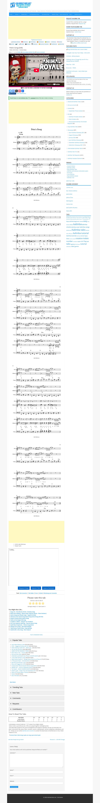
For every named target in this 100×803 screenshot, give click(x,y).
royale (24, 735)
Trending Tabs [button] (17, 687)
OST (82, 241)
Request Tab (82, 23)
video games (75, 246)
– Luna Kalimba (70, 174)
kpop (86, 236)
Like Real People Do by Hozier (16, 739)
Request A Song (55, 14)
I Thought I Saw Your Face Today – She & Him (78, 53)
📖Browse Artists (15, 42)
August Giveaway (73, 135)
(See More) (12, 682)
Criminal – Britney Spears (73, 56)
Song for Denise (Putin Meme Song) (19, 618)
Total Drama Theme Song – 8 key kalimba (21, 628)
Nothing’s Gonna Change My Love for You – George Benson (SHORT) (77, 60)
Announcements (72, 105)
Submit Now (78, 32)
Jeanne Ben (69, 194)
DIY (69, 114)
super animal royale (35, 735)
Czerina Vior (69, 204)
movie (74, 238)
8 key (68, 217)
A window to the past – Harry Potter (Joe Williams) (76, 72)
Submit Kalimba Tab (64, 14)
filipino (71, 224)
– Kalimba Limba (70, 167)
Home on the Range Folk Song (18, 620)
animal (12, 735)
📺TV (16, 44)
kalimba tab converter (28, 731)
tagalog (72, 244)
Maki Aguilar (69, 201)
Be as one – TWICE (71, 68)
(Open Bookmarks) (21, 93)
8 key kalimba (73, 217)
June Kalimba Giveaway (75, 140)
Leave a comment (40, 52)
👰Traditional (53, 44)
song (30, 735)
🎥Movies (27, 44)
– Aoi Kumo (69, 172)
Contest (70, 108)
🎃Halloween (40, 42)
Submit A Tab (36, 588)
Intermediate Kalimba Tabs (28, 52)
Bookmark (13, 93)
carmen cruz (69, 187)
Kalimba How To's (72, 151)
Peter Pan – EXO (70, 64)
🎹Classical (34, 44)
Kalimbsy (78, 235)
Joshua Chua (69, 197)
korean (82, 236)
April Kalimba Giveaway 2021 (76, 132)
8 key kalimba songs (80, 217)
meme (71, 238)
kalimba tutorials (71, 236)
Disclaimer (60, 797)
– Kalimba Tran (70, 177)
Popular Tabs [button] (17, 640)
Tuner (36, 593)
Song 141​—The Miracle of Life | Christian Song (22, 612)
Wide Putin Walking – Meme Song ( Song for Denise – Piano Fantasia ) (28, 613)
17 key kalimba (85, 219)
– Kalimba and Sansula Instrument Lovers (77, 171)
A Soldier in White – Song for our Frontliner (21, 621)
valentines (68, 246)
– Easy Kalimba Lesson (72, 176)
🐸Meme (47, 42)
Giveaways (70, 130)
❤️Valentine (24, 42)
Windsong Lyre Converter (50, 593)
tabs (68, 244)
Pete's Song (20, 735)
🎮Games (11, 44)
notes (86, 238)
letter (68, 238)
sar (27, 735)
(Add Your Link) (70, 181)
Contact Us (69, 95)
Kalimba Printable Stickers (76, 116)
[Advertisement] (36, 28)
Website (12, 781)
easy (85, 221)
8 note (80, 219)
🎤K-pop (21, 44)
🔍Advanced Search (36, 39)
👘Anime (59, 42)
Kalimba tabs (78, 229)
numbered (75, 241)
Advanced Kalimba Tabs (74, 101)
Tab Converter (23, 593)
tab (88, 241)
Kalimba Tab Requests (74, 155)
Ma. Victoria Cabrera (71, 190)
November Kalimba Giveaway (76, 142)
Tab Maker (31, 593)
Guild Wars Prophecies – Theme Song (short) (22, 625)
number (69, 241)
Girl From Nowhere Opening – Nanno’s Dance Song (23, 623)
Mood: (16, 546)
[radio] (30, 603)
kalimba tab (68, 230)
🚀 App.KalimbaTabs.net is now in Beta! (76, 49)
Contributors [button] (17, 709)
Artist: (16, 544)
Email (12, 775)
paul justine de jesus (71, 207)
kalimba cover (75, 227)
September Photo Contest (75, 111)
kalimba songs (84, 227)
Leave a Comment (48, 588)
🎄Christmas (32, 42)
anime (71, 221)
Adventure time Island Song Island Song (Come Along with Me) (26, 616)
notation (79, 238)
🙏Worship (61, 44)
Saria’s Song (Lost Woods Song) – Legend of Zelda (23, 615)
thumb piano (77, 244)
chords (81, 221)
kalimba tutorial (81, 233)
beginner (76, 221)
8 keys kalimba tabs (74, 219)
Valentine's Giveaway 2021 (76, 145)
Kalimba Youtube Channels (75, 158)
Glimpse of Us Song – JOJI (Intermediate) (20, 626)
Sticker (41, 593)
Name (12, 770)
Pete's (15, 735)
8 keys (86, 217)
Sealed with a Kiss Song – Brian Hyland (20, 630)
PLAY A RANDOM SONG (36, 635)
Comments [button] (16, 698)
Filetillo (19, 52)
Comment (13, 753)
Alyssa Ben (69, 211)
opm (79, 241)
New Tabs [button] (16, 693)
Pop (85, 241)
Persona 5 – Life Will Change (57, 739)
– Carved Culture (70, 166)
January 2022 (72, 137)
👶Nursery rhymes (43, 44)
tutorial (84, 244)
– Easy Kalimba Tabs (71, 169)
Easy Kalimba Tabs (73, 126)
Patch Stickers (72, 119)
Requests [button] (15, 704)
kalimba (77, 224)
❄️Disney (53, 42)
